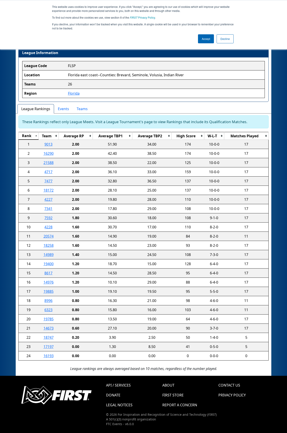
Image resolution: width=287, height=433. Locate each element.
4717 (48, 171)
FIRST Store (173, 395)
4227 (48, 199)
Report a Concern (179, 404)
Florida (74, 93)
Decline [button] (225, 39)
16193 (48, 355)
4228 (48, 227)
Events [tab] (63, 108)
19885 (48, 291)
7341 (48, 208)
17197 (48, 346)
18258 (48, 245)
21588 (48, 162)
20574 (48, 236)
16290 (48, 153)
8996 (48, 300)
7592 (48, 217)
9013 (48, 144)
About (168, 385)
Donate (113, 395)
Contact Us (229, 385)
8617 (48, 273)
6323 (48, 309)
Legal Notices (119, 404)
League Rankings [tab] (35, 108)
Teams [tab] (82, 108)
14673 (48, 328)
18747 (48, 337)
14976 (48, 282)
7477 (48, 181)
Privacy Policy (142, 17)
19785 (48, 319)
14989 (48, 254)
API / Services (118, 385)
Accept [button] (206, 39)
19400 (48, 263)
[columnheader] (29, 136)
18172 (48, 190)
